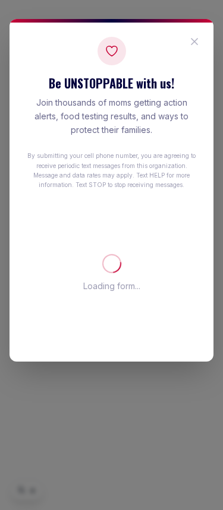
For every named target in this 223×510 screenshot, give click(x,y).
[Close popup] (194, 41)
